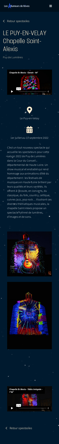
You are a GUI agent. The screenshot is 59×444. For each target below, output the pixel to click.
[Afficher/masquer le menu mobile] (50, 6)
